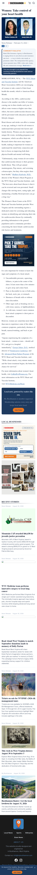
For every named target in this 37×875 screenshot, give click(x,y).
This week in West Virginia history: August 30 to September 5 (17, 752)
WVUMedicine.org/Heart (14, 383)
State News (18, 837)
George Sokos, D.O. (20, 347)
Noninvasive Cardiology (19, 350)
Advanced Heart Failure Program (17, 354)
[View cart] (29, 3)
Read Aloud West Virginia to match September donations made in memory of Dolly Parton (17, 643)
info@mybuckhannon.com (22, 855)
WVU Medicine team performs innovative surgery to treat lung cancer (15, 588)
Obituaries (29, 833)
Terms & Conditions (21, 865)
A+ (6, 46)
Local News (8, 833)
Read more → (27, 65)
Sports (18, 833)
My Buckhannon (7, 773)
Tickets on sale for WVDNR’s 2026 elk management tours (18, 699)
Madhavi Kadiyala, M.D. (21, 174)
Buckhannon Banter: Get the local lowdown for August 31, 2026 (17, 802)
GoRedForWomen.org (19, 374)
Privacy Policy (7, 865)
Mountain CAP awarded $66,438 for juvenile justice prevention (17, 535)
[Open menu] (3, 3)
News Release (6, 506)
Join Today (17, 872)
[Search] (33, 3)
